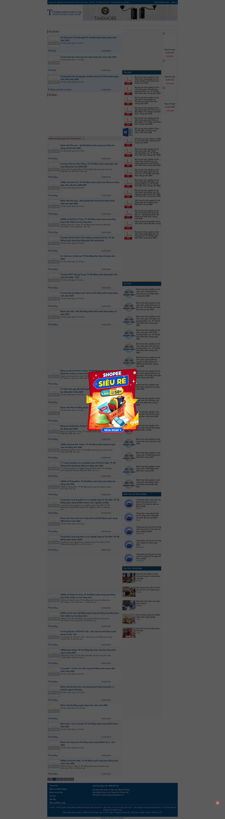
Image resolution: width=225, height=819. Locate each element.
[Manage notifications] (217, 803)
